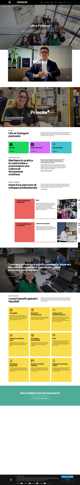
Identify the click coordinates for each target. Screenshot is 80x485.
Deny (67, 481)
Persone (52, 2)
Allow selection (67, 479)
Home (2, 6)
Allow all (67, 476)
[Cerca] (70, 2)
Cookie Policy (43, 480)
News (64, 2)
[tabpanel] (57, 209)
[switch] (29, 483)
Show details (49, 483)
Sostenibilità (60, 2)
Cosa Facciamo (47, 2)
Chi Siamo (41, 2)
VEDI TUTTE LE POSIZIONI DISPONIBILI (40, 398)
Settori (56, 2)
